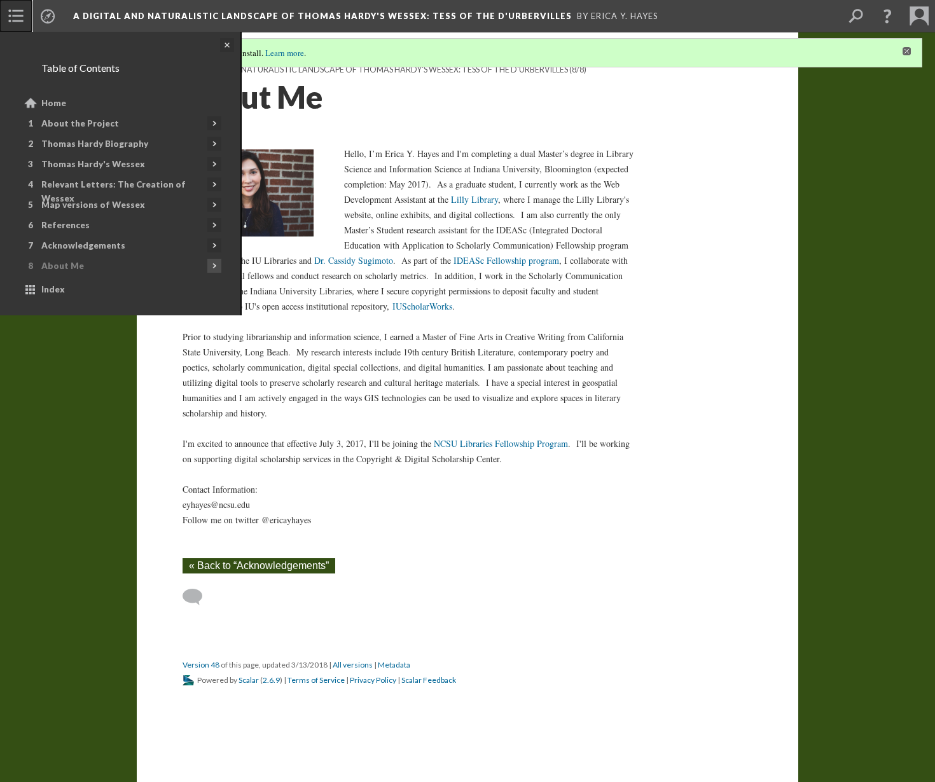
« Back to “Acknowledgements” (259, 565)
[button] (887, 16)
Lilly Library (474, 199)
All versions (353, 664)
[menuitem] (16, 16)
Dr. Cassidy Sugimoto (353, 260)
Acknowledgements (83, 245)
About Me (62, 266)
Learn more (284, 52)
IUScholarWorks (422, 306)
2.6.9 (271, 680)
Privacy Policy (373, 680)
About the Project (80, 123)
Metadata (394, 664)
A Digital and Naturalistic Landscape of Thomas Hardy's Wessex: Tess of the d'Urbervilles (375, 69)
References (65, 225)
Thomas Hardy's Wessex (93, 164)
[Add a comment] (198, 597)
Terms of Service (316, 680)
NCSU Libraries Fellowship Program (501, 443)
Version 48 (201, 664)
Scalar (249, 680)
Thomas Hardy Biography (94, 144)
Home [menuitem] (53, 103)
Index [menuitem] (53, 289)
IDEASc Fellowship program (506, 260)
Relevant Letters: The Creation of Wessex (113, 191)
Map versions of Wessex (93, 205)
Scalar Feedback (428, 680)
